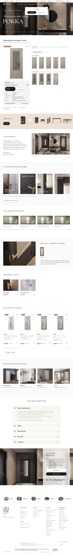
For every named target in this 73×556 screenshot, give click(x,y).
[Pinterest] (61, 545)
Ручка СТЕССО (24, 292)
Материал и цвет (49, 46)
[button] (10, 184)
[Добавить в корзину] (17, 295)
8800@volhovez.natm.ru (38, 544)
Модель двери (35, 46)
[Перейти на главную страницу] (7, 4)
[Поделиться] (26, 46)
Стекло (55, 46)
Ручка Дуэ (6, 292)
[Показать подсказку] (46, 52)
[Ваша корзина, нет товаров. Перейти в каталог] (65, 4)
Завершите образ (31, 31)
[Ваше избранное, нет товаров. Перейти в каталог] (67, 4)
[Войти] (69, 4)
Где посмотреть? (24, 103)
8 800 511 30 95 (32, 543)
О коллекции (5, 31)
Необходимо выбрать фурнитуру (11, 84)
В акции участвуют (41, 31)
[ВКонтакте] (47, 480)
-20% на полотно (7, 46)
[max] (67, 542)
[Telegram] (50, 480)
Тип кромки (41, 46)
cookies (22, 549)
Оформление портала (63, 46)
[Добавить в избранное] (29, 46)
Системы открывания (22, 31)
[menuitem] (18, 4)
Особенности (13, 31)
